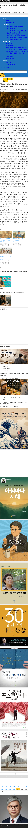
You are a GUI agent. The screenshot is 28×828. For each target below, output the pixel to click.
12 (14, 784)
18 (10, 786)
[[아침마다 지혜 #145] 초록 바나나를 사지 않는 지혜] (19, 234)
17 (6, 786)
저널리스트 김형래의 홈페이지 (13, 7)
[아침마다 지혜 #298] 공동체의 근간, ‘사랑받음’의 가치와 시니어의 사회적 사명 (5, 257)
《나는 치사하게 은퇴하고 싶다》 (15, 40)
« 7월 (13, 794)
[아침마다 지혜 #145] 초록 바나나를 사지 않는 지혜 (19, 240)
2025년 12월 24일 (7, 407)
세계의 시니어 (10, 55)
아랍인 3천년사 (10, 59)
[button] (0, 69)
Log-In (3, 76)
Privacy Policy (10, 22)
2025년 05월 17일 (15, 89)
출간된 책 (5, 81)
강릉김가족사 (9, 62)
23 (2, 789)
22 (26, 786)
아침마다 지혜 (10, 45)
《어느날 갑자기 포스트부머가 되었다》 (16, 38)
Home (4, 19)
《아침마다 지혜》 (11, 28)
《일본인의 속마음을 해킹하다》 (14, 26)
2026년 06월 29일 (7, 378)
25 (10, 789)
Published (6, 24)
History (5, 61)
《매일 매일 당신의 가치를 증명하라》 (16, 36)
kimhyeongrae (5, 89)
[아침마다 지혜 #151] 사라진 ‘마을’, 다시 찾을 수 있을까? (5, 240)
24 (6, 789)
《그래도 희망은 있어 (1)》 (13, 32)
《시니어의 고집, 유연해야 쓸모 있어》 (16, 30)
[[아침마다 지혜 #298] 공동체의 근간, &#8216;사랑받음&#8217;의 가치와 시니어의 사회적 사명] (6, 251)
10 (6, 784)
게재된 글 (5, 366)
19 (14, 786)
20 (18, 786)
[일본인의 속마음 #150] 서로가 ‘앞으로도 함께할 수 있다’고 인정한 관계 (13, 403)
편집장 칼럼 (9, 43)
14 (22, 784)
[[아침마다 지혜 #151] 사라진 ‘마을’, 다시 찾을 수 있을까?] (6, 234)
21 (22, 786)
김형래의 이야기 (10, 64)
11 (10, 784)
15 (26, 784)
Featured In (6, 41)
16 (2, 786)
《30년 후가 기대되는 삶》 (13, 34)
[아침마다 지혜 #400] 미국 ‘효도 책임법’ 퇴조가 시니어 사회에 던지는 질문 (14, 374)
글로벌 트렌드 (10, 57)
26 (14, 789)
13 (18, 784)
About (7, 20)
